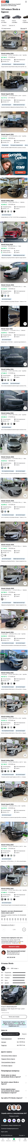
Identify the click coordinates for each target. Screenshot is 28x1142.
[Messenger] (9, 1120)
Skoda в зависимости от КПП (10, 1034)
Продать (14, 1140)
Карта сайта (4, 1131)
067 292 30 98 (11, 957)
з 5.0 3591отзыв (12, 968)
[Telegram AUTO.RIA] (5, 1120)
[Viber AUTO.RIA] (14, 1120)
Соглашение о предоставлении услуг (11, 1125)
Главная (3, 1140)
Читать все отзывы (14, 1016)
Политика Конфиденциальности (9, 1128)
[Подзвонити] (23, 1120)
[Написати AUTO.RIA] (18, 1120)
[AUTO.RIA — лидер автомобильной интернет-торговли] (5, 2)
